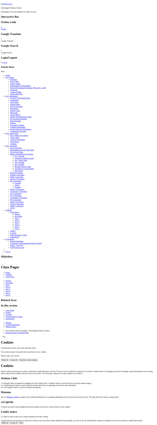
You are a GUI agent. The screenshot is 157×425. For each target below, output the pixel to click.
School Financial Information (20, 129)
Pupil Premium (15, 121)
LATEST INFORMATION (20, 98)
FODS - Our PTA (16, 245)
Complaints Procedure (18, 131)
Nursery (18, 214)
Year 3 (17, 223)
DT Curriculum (15, 196)
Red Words (19, 171)
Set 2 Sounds (19, 162)
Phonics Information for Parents (21, 154)
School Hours (15, 104)
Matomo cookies (13, 397)
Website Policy (11, 327)
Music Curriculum (16, 202)
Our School (10, 77)
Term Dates (14, 102)
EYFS (12, 208)
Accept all (13, 360)
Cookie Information (13, 325)
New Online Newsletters (19, 136)
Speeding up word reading (24, 169)
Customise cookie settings (28, 360)
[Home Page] (6, 4)
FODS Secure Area (17, 248)
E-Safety (13, 233)
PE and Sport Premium (18, 119)
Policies (13, 123)
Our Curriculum (11, 146)
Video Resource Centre (18, 235)
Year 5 (17, 227)
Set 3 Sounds (19, 165)
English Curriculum (17, 175)
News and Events (12, 133)
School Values (15, 84)
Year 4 (17, 225)
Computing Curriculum (18, 198)
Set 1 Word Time (21, 160)
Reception (18, 216)
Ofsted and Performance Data (21, 117)
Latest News (14, 142)
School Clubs (15, 111)
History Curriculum (17, 189)
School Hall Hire (16, 94)
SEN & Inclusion (16, 106)
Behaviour (14, 113)
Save (21, 423)
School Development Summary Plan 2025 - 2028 (28, 88)
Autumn (18, 183)
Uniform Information (17, 127)
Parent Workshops (16, 241)
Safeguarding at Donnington (20, 86)
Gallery (13, 231)
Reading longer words (23, 167)
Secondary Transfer (17, 125)
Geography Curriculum (18, 192)
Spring (17, 185)
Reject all (5, 360)
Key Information (12, 96)
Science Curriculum (17, 179)
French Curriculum (17, 204)
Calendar (13, 144)
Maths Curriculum (16, 177)
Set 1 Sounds (19, 156)
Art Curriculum (15, 194)
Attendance (14, 109)
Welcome (13, 80)
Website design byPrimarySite (17, 333)
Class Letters (14, 138)
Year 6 (17, 229)
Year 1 (17, 218)
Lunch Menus (15, 115)
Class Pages (14, 212)
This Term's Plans (16, 152)
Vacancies (13, 90)
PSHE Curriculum (16, 206)
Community (10, 239)
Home (8, 75)
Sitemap (8, 323)
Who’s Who (14, 82)
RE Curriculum (15, 181)
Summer (18, 187)
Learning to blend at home (24, 158)
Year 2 (17, 221)
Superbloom (14, 237)
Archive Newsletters (17, 140)
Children (9, 210)
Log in (4, 62)
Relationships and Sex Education (22, 150)
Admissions (14, 100)
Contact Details (15, 92)
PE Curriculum (15, 200)
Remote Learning (16, 173)
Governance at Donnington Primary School (26, 243)
